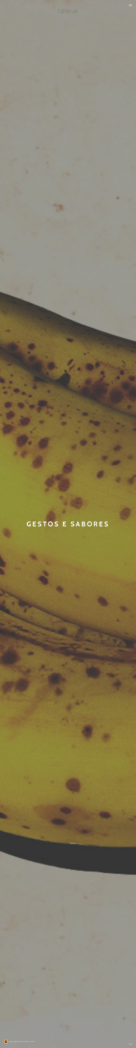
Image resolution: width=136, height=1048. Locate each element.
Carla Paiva (13, 1041)
